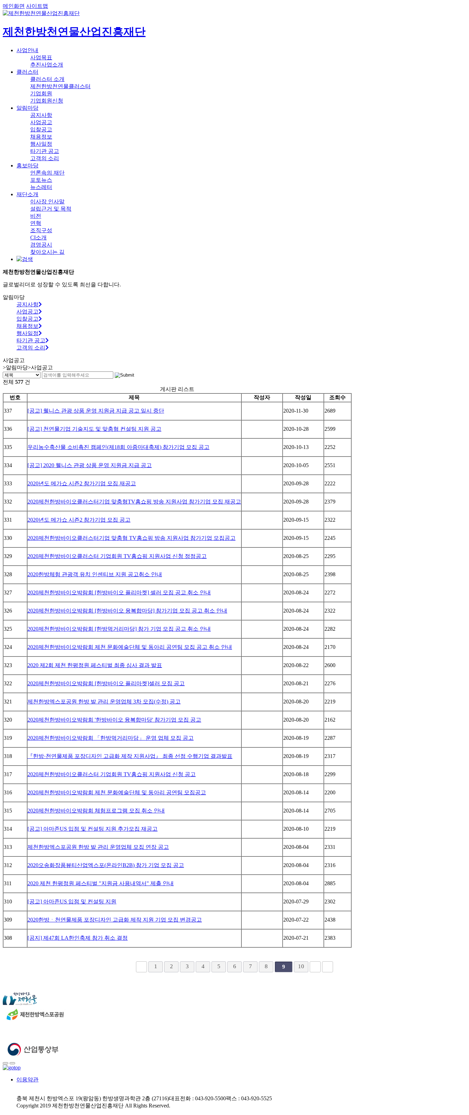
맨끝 (327, 966)
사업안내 (27, 50)
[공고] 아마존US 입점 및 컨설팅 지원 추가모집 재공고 (92, 829)
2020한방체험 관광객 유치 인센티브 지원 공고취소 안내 (94, 574)
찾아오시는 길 (47, 252)
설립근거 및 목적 (50, 209)
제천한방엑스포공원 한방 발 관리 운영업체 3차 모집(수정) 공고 (104, 701)
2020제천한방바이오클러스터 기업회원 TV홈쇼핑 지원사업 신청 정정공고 (117, 556)
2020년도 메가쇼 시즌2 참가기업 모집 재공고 (81, 483)
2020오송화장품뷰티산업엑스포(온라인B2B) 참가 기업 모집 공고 (105, 865)
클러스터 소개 (47, 79)
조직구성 (41, 230)
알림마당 (27, 108)
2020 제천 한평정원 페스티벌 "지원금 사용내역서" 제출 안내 (100, 883)
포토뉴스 (41, 180)
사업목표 (41, 57)
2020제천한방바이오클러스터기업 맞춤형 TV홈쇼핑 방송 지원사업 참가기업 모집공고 (131, 538)
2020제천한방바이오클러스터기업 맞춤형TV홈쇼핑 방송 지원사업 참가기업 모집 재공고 (134, 502)
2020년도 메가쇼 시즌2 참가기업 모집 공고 (78, 520)
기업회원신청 (46, 101)
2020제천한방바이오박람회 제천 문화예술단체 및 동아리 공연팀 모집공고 (116, 792)
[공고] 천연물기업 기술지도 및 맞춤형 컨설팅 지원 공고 (94, 429)
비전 (35, 216)
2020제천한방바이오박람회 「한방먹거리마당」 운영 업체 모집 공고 (110, 738)
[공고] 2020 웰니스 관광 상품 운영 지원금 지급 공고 (89, 465)
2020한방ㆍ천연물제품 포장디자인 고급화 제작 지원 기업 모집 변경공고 (114, 920)
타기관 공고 (44, 151)
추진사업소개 (46, 65)
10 (301, 966)
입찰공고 (41, 129)
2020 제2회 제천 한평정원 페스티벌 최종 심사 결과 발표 (94, 665)
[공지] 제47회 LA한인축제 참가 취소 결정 (77, 938)
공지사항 (41, 115)
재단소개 (27, 194)
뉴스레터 (41, 187)
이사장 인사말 (47, 201)
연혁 (35, 223)
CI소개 (38, 237)
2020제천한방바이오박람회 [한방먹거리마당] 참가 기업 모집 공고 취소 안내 (119, 629)
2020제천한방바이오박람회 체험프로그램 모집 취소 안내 (96, 811)
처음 (141, 966)
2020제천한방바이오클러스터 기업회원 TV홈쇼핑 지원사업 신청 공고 (111, 774)
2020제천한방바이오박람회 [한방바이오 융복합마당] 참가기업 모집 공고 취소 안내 (127, 611)
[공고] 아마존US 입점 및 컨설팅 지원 (71, 901)
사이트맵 (37, 6)
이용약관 (27, 1079)
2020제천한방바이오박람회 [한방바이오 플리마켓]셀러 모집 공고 (106, 683)
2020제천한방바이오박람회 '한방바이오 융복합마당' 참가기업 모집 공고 (114, 720)
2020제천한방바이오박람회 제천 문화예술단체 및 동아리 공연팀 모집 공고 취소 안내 (129, 647)
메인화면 (14, 6)
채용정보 (41, 137)
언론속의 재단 (47, 173)
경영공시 (41, 245)
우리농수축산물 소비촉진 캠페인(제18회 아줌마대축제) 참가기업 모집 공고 (118, 447)
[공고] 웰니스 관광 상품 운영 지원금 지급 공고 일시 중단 (95, 411)
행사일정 (41, 144)
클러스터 (27, 72)
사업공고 (41, 122)
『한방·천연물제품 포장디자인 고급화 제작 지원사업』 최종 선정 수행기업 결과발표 (129, 756)
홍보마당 (27, 165)
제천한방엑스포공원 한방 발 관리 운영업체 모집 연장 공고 (98, 847)
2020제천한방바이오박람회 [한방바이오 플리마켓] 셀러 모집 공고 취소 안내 (119, 592)
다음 (315, 966)
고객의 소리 (44, 158)
